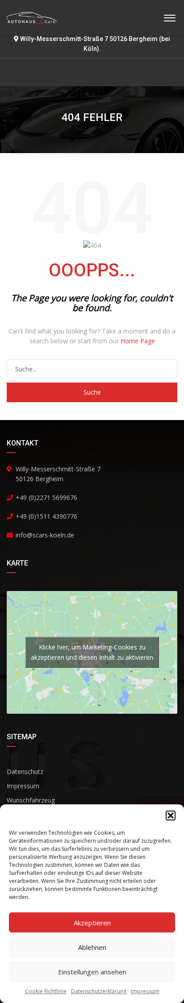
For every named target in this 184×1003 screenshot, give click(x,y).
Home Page (138, 341)
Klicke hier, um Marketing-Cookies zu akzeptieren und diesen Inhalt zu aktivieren (92, 652)
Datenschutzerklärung (98, 991)
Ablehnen (92, 947)
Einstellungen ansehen (92, 971)
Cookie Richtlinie (46, 991)
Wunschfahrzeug (31, 800)
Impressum (145, 991)
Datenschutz (25, 771)
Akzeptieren (92, 922)
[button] (170, 815)
